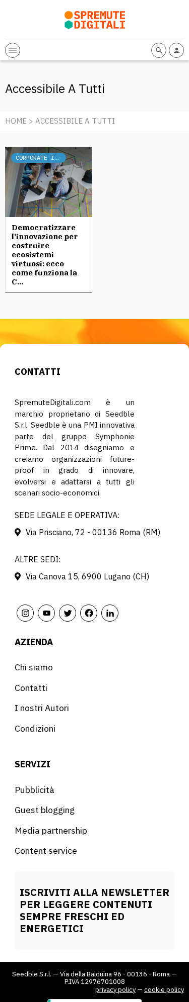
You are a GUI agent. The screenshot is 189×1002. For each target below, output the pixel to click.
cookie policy (164, 989)
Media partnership (51, 830)
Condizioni (35, 728)
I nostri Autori (42, 708)
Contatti (31, 687)
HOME (16, 121)
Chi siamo (34, 667)
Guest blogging (45, 810)
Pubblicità (34, 789)
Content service (46, 850)
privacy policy (115, 989)
